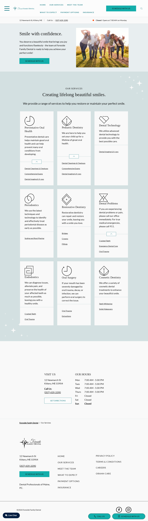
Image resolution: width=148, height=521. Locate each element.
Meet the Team (75, 5)
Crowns (65, 239)
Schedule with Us (121, 8)
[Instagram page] (128, 510)
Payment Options (70, 12)
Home (43, 5)
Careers (101, 467)
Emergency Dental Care (108, 246)
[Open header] (6, 8)
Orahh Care (103, 473)
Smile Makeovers (106, 309)
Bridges (65, 233)
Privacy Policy (105, 456)
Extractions (66, 316)
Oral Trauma (104, 251)
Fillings (65, 244)
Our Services (56, 5)
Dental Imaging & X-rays (34, 179)
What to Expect (48, 12)
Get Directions (58, 400)
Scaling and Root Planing (34, 238)
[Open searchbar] (141, 8)
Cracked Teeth (104, 241)
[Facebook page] (119, 510)
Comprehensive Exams (34, 174)
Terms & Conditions (108, 461)
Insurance (88, 12)
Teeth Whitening (105, 304)
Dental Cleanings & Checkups (36, 168)
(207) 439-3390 (61, 20)
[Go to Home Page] (23, 8)
